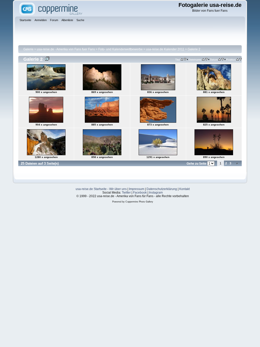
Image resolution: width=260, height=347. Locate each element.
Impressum (136, 189)
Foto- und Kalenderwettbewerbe (120, 49)
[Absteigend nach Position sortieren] (240, 59)
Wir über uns (118, 189)
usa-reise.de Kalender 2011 (165, 49)
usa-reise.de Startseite (91, 189)
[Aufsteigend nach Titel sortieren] (182, 59)
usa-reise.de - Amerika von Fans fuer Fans (66, 49)
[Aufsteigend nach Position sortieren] (237, 59)
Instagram (156, 192)
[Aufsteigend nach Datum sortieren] (219, 59)
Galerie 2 (194, 49)
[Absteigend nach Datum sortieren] (222, 59)
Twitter (126, 192)
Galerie (28, 49)
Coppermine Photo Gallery (139, 201)
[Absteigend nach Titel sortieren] (185, 59)
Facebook (140, 192)
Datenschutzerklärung (162, 189)
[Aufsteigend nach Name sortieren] (203, 59)
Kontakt (184, 189)
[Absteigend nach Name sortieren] (206, 59)
